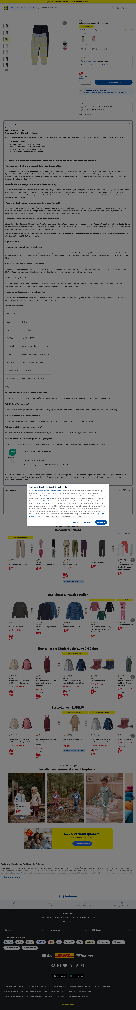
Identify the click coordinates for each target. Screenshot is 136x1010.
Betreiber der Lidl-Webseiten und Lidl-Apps (47, 491)
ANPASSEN (87, 522)
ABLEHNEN (75, 522)
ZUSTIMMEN (101, 522)
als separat (47, 498)
